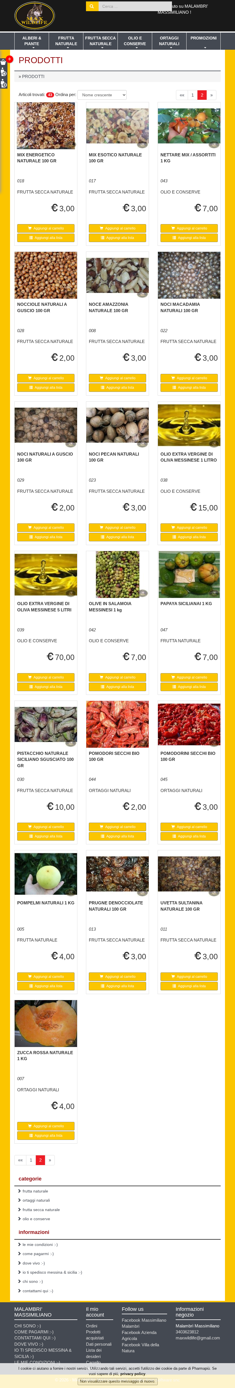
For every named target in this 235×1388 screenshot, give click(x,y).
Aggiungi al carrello (48, 228)
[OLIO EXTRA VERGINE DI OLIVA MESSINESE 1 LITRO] (189, 425)
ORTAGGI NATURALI (169, 41)
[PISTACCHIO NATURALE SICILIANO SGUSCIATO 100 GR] (46, 724)
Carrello (93, 1362)
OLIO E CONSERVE (135, 41)
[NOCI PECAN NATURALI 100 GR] (117, 425)
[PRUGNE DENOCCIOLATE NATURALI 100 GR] (117, 873)
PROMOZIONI (204, 38)
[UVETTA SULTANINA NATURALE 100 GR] (189, 873)
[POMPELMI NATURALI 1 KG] (46, 873)
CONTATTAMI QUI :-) (38, 1291)
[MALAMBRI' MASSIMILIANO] (45, 15)
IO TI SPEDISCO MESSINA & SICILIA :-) (52, 1272)
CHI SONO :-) (33, 1281)
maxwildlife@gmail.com (198, 1337)
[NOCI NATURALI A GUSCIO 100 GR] (46, 425)
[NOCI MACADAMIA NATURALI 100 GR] (189, 275)
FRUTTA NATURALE (66, 41)
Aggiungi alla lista (48, 238)
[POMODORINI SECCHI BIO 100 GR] (189, 724)
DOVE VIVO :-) (34, 1263)
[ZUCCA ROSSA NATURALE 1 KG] (46, 1023)
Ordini (91, 1325)
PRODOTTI (33, 76)
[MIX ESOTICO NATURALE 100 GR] (117, 125)
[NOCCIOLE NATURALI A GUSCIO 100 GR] (46, 275)
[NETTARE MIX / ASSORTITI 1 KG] (189, 125)
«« (182, 95)
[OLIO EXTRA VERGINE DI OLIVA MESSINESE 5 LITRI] (46, 574)
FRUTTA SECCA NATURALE (100, 41)
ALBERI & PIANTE (31, 41)
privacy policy (132, 1374)
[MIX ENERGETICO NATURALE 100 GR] (46, 125)
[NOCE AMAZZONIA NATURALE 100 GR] (117, 275)
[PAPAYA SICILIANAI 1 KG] (189, 574)
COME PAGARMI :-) (38, 1253)
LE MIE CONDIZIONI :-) (40, 1244)
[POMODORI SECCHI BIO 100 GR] (117, 724)
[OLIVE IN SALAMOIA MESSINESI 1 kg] (117, 574)
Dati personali (98, 1344)
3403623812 (187, 1331)
